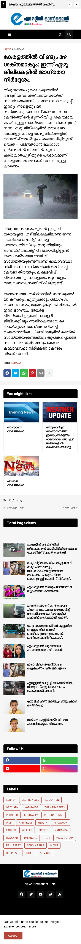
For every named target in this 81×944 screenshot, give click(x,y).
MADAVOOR (60, 823)
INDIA (9, 823)
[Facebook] (7, 373)
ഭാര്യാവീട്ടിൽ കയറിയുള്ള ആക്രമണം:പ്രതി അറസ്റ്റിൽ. (47, 666)
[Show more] (49, 373)
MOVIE (54, 845)
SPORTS (43, 830)
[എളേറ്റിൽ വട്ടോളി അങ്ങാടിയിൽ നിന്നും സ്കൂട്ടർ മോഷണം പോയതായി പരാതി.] (14, 688)
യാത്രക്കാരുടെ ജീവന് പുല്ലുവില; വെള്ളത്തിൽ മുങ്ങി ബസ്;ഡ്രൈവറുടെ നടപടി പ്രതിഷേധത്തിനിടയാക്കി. (49, 632)
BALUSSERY (13, 845)
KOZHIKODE (31, 807)
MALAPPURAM (64, 838)
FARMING (44, 853)
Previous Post (15, 508)
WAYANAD (12, 838)
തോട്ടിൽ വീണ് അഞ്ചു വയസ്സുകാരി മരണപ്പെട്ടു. (52, 703)
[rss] (59, 894)
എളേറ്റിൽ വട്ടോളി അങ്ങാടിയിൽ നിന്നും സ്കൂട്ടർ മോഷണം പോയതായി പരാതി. (50, 687)
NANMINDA (61, 830)
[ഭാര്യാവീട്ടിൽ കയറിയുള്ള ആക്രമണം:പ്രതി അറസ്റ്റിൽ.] (14, 670)
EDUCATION (52, 800)
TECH (46, 838)
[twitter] (31, 894)
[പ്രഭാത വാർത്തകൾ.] (21, 466)
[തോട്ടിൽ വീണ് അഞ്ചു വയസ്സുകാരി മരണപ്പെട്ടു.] (14, 707)
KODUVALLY (31, 815)
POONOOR (12, 815)
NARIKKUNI (25, 823)
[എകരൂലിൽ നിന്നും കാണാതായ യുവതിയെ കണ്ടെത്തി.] (14, 592)
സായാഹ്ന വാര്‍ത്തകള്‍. (16, 429)
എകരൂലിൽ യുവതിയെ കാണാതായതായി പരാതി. (45, 648)
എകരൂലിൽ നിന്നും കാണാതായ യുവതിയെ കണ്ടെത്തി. (50, 589)
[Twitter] (15, 373)
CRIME (28, 853)
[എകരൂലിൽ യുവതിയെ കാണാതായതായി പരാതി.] (14, 651)
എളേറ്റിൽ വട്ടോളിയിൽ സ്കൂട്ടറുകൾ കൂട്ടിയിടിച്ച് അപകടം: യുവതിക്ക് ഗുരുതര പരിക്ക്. (52, 549)
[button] (70, 4)
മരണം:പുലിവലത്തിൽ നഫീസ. (31, 4)
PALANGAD (30, 838)
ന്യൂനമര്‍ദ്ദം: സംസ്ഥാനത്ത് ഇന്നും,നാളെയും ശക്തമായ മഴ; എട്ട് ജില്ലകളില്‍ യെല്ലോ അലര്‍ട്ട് (59, 437)
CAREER (11, 830)
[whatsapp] (59, 760)
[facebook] (21, 760)
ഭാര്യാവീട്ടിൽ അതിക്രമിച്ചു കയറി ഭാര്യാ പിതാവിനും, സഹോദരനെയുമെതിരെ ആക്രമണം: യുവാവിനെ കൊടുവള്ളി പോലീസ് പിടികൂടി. (49, 571)
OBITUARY (12, 807)
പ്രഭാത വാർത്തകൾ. (16, 483)
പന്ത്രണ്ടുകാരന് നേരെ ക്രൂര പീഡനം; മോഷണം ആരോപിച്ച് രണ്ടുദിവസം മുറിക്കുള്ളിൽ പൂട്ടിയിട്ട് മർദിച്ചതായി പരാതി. (48, 612)
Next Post (69, 508)
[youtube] (21, 768)
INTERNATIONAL (53, 815)
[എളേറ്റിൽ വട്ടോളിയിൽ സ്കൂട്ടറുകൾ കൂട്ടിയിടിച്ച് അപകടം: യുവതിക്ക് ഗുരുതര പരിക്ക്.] (14, 550)
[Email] (40, 373)
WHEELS (27, 830)
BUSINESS (12, 853)
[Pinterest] (32, 373)
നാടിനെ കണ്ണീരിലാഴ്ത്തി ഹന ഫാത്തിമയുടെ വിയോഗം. (47, 722)
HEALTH (42, 823)
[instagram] (59, 768)
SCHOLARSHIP (35, 845)
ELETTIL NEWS (30, 800)
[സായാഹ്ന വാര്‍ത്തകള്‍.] (21, 412)
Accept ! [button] (13, 936)
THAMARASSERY (54, 807)
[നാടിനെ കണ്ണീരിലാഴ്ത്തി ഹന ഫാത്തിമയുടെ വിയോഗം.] (14, 725)
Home (7, 48)
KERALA (19, 48)
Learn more (28, 926)
